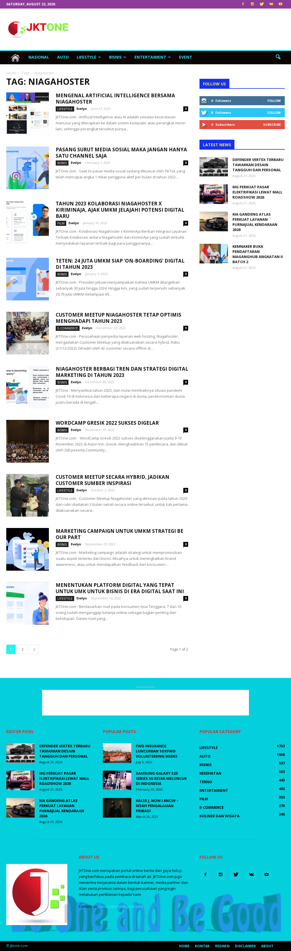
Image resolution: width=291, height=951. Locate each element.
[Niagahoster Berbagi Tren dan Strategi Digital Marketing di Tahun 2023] (27, 387)
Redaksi (222, 946)
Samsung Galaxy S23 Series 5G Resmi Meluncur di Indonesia (161, 778)
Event (185, 57)
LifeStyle (86, 57)
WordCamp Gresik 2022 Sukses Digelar (107, 423)
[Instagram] (252, 4)
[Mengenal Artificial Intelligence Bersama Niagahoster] (27, 113)
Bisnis (115, 57)
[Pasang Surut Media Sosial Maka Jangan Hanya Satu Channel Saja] (27, 168)
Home (184, 946)
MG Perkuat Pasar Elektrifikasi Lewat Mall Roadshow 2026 (257, 192)
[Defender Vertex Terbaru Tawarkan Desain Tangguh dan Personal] (213, 167)
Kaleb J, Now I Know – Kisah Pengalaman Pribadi (157, 805)
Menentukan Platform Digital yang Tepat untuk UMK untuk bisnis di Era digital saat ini (120, 588)
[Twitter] (261, 4)
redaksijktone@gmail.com (121, 906)
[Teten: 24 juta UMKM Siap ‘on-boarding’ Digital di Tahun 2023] (27, 279)
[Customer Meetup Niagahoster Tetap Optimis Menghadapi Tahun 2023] (27, 333)
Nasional (38, 57)
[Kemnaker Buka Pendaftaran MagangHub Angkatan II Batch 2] (213, 253)
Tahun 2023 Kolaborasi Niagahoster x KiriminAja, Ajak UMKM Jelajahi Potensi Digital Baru (120, 209)
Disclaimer (245, 946)
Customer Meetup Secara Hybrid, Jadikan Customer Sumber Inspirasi (112, 480)
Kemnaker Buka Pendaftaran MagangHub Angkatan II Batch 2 (257, 254)
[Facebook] (243, 4)
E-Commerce (67, 328)
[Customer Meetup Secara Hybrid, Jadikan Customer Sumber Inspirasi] (27, 495)
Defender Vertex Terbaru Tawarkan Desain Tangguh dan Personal (258, 164)
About (267, 946)
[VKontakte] (271, 4)
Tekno (205, 781)
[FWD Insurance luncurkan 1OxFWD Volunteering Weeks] (117, 753)
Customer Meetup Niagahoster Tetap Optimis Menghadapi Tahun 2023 (118, 318)
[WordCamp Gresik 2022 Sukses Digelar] (27, 441)
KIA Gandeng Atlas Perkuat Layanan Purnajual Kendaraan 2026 (254, 222)
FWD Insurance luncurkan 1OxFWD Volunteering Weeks (157, 751)
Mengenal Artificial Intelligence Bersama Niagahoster (115, 98)
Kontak (202, 946)
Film (61, 223)
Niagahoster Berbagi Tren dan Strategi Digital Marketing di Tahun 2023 (122, 372)
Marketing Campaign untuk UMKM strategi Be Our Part (119, 534)
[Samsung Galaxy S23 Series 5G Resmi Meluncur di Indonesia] (117, 780)
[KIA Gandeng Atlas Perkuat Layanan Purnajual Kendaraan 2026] (213, 221)
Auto (63, 57)
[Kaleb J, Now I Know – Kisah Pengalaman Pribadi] (117, 808)
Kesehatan (210, 773)
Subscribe (272, 124)
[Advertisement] (181, 29)
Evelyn (81, 108)
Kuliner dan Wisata (219, 815)
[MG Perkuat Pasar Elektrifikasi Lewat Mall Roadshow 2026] (213, 194)
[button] (278, 57)
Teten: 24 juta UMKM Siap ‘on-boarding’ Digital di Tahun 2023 (120, 263)
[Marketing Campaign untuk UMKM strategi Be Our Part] (27, 549)
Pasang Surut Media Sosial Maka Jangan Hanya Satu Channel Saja (121, 152)
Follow (274, 100)
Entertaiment (150, 57)
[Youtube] (280, 4)
